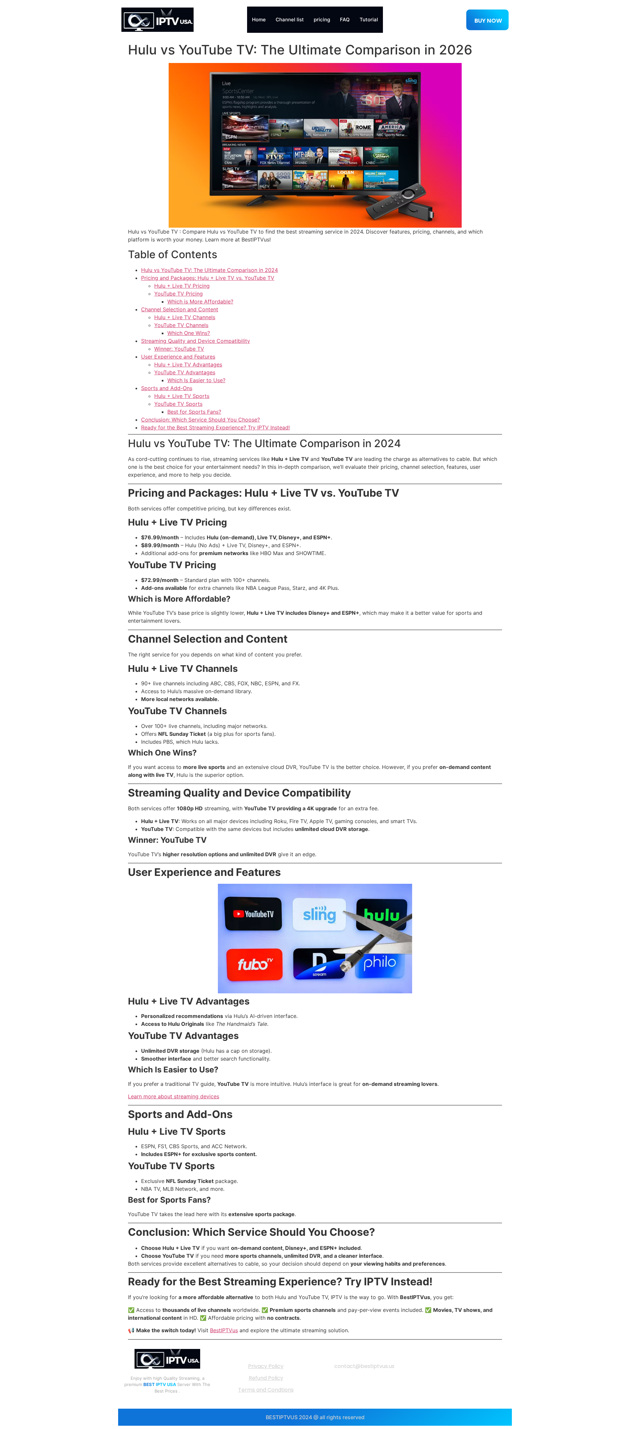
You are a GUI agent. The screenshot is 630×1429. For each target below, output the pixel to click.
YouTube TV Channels (181, 325)
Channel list (290, 19)
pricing (322, 19)
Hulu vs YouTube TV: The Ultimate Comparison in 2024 (209, 270)
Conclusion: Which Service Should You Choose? (200, 419)
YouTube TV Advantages (184, 372)
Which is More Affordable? (200, 301)
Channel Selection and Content (179, 309)
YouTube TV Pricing (178, 293)
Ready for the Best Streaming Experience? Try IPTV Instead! (215, 427)
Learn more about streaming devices (173, 1096)
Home (259, 19)
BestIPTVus (224, 1330)
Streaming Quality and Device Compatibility (195, 341)
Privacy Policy (266, 1366)
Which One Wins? (188, 333)
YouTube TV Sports (178, 404)
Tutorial (369, 19)
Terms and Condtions (266, 1390)
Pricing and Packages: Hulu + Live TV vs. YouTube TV (207, 278)
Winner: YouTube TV (179, 348)
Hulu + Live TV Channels (184, 317)
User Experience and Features (178, 356)
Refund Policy (266, 1378)
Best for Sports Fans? (194, 411)
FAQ (345, 19)
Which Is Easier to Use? (196, 380)
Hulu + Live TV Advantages (188, 364)
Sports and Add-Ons (166, 388)
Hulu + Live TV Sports (181, 396)
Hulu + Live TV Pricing (182, 285)
